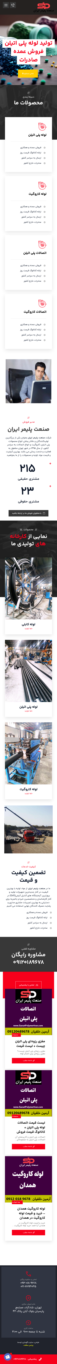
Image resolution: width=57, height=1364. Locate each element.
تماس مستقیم (29, 73)
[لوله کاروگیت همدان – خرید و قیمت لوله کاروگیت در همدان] (28, 1179)
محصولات (15, 1035)
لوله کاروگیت (16, 1202)
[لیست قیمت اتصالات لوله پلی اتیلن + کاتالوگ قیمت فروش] (28, 1093)
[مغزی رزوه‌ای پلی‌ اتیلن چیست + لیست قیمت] (28, 1012)
